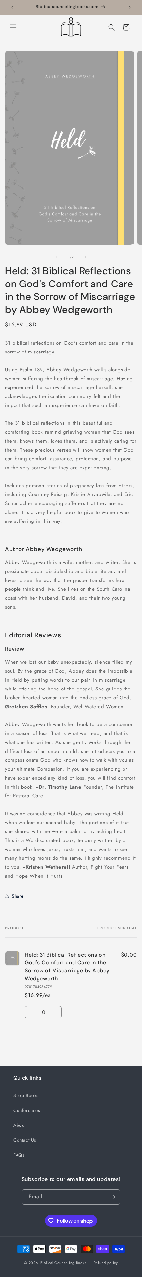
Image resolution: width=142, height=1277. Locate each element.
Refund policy (106, 1262)
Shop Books (26, 1095)
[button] (13, 27)
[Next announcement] (130, 7)
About (19, 1125)
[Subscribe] (112, 1197)
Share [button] (18, 896)
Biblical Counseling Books (63, 1262)
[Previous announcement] (12, 7)
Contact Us (24, 1140)
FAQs (18, 1155)
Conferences (26, 1110)
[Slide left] (56, 257)
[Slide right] (85, 257)
